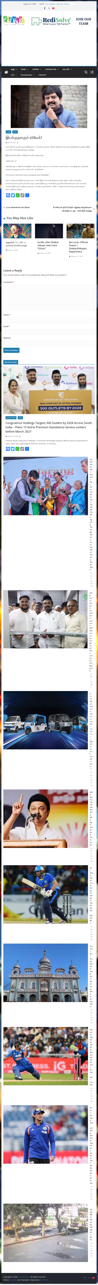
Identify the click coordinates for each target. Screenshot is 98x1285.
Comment (8, 282)
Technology (26, 75)
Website (7, 338)
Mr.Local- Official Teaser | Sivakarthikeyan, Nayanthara (78, 247)
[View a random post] (92, 72)
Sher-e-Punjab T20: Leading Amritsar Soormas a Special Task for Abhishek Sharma (91, 1145)
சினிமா (15, 132)
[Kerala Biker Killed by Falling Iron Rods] (45, 1233)
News (23, 69)
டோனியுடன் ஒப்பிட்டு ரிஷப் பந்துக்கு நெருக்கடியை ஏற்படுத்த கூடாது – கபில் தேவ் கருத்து (72, 209)
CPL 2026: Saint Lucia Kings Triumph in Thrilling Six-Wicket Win (91, 895)
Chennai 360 (50, 69)
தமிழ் (13, 69)
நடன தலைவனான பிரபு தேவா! (18, 207)
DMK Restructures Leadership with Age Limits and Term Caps (91, 818)
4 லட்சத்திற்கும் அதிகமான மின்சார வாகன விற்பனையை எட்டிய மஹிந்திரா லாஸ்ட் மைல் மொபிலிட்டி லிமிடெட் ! (91, 731)
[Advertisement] (48, 48)
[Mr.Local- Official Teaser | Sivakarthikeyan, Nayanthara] (81, 225)
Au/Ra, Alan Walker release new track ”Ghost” (48, 245)
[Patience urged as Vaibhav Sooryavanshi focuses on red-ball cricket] (45, 1065)
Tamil (8, 132)
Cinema (35, 69)
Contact (42, 75)
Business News (11, 418)
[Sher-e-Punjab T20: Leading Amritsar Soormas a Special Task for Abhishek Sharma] (45, 1153)
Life (12, 75)
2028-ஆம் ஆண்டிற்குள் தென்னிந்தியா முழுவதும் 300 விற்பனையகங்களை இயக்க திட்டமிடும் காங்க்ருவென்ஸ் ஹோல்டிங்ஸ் (91, 632)
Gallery (66, 69)
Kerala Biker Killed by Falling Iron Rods (91, 1224)
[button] (16, 69)
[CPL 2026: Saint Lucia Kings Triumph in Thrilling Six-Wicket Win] (45, 903)
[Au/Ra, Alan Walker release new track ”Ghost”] (49, 225)
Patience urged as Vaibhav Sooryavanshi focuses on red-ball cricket (91, 1057)
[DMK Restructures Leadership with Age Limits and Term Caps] (45, 826)
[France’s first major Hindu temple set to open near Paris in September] (45, 985)
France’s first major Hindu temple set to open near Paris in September (91, 976)
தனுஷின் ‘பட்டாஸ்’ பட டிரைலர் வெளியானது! (16, 244)
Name (6, 314)
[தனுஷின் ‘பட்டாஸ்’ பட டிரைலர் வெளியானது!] (17, 225)
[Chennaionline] (6, 72)
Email (6, 326)
